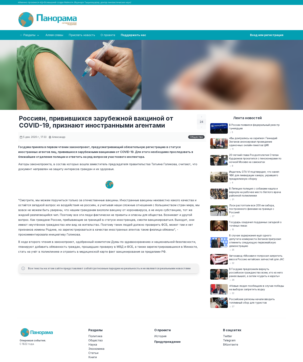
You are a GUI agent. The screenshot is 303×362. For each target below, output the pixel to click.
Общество (196, 136)
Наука (92, 344)
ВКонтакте (230, 344)
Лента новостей (247, 118)
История (160, 336)
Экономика (96, 348)
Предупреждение (167, 341)
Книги (92, 357)
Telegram (229, 340)
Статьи (93, 353)
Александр (58, 136)
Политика (95, 336)
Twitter (227, 336)
